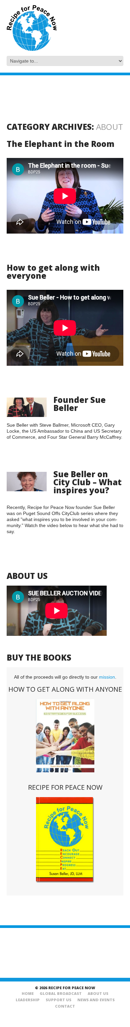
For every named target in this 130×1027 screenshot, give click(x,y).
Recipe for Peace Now (65, 787)
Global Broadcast (61, 993)
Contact (65, 1006)
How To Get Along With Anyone (65, 689)
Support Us (58, 999)
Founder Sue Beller (79, 403)
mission (107, 677)
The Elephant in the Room (60, 143)
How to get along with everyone (53, 271)
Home (28, 993)
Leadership (28, 999)
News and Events (96, 999)
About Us (98, 993)
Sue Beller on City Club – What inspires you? (87, 482)
